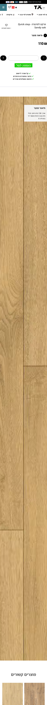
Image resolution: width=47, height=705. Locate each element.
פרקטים (9, 14)
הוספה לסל (23, 65)
